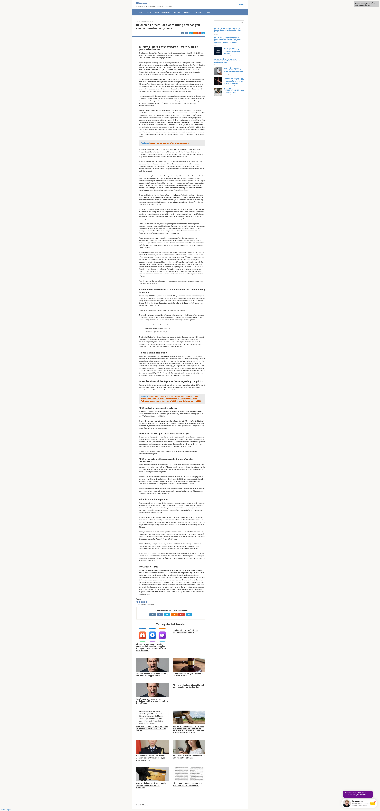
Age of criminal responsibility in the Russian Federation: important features (234, 50)
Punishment (198, 12)
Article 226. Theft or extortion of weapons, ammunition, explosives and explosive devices (227, 61)
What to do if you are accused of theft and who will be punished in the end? (233, 70)
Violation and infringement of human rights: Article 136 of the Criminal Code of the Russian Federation (234, 80)
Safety (148, 12)
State (140, 12)
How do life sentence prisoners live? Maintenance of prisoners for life (234, 90)
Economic (176, 12)
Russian (2, 810)
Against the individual (162, 12)
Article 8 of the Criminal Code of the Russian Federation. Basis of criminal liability (227, 30)
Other (209, 12)
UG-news (142, 3)
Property (187, 12)
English (241, 5)
